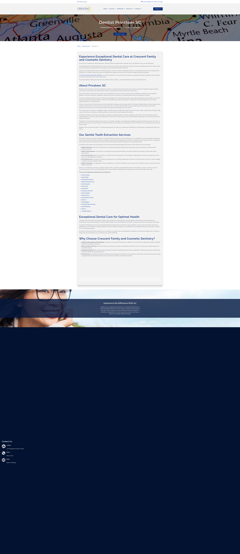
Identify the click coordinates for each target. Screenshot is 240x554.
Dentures (84, 199)
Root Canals (84, 186)
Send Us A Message (11, 462)
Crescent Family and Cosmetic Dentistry (91, 75)
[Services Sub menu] (115, 8)
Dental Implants (85, 193)
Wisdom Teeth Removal (87, 181)
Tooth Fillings (84, 177)
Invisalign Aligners (86, 211)
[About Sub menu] (107, 8)
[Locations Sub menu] (141, 8)
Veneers (83, 208)
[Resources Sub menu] (133, 8)
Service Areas (86, 46)
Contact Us (158, 9)
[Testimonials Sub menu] (124, 8)
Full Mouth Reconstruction (88, 204)
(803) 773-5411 (9, 455)
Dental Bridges (85, 202)
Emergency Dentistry (87, 190)
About (105, 8)
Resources (129, 8)
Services (111, 8)
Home (79, 46)
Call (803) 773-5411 (120, 34)
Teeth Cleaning (85, 175)
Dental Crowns (85, 195)
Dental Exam (84, 188)
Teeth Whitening (85, 206)
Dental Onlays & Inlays (87, 197)
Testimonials (120, 8)
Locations (137, 8)
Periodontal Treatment (87, 179)
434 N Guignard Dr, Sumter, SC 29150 (15, 448)
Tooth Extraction (85, 184)
